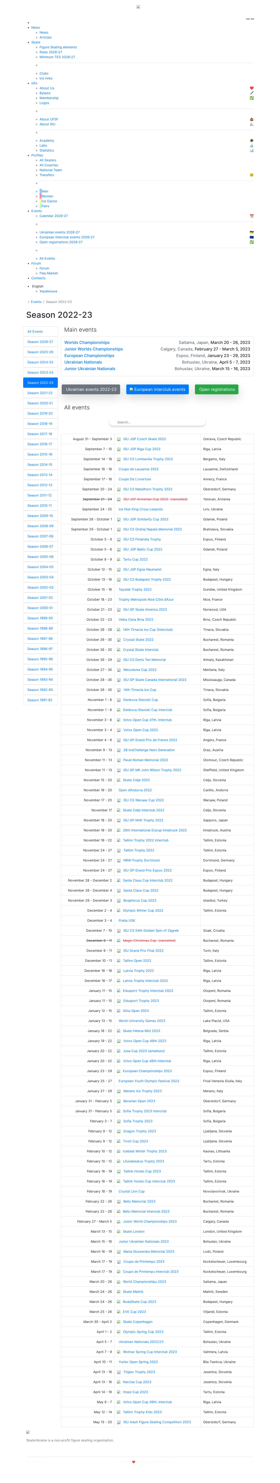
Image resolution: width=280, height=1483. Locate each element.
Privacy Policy (212, 1443)
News (35, 27)
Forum (36, 263)
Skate (35, 42)
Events (36, 211)
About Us (208, 1438)
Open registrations (217, 389)
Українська (48, 291)
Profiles (37, 155)
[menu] (248, 15)
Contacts (38, 278)
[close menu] (252, 15)
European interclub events (159, 389)
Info (34, 83)
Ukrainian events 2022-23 (91, 389)
